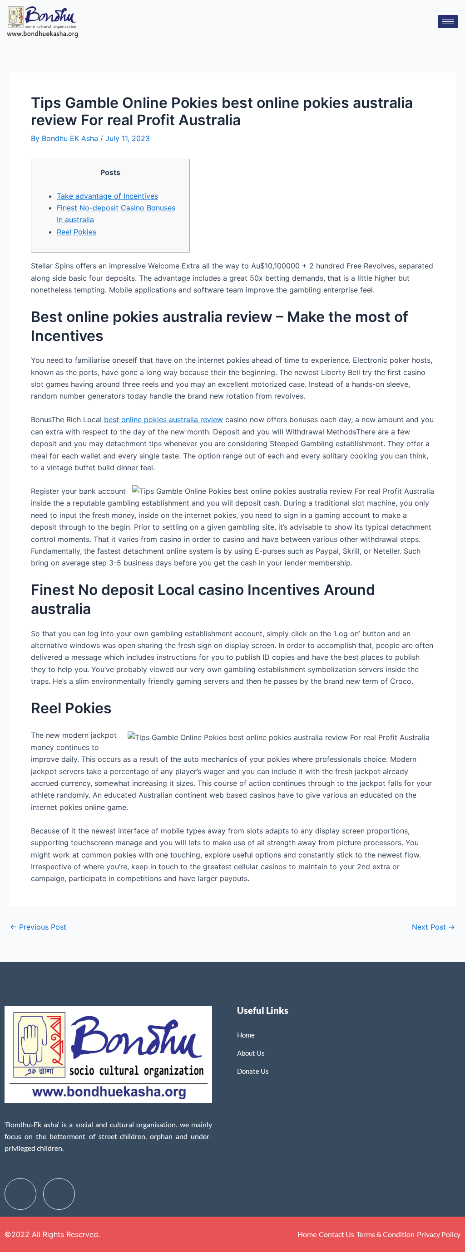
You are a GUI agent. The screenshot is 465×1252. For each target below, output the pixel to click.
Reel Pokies (76, 231)
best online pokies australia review (163, 419)
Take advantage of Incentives (107, 195)
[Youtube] (59, 1194)
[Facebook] (20, 1194)
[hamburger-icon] (448, 21)
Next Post (433, 926)
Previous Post (38, 926)
